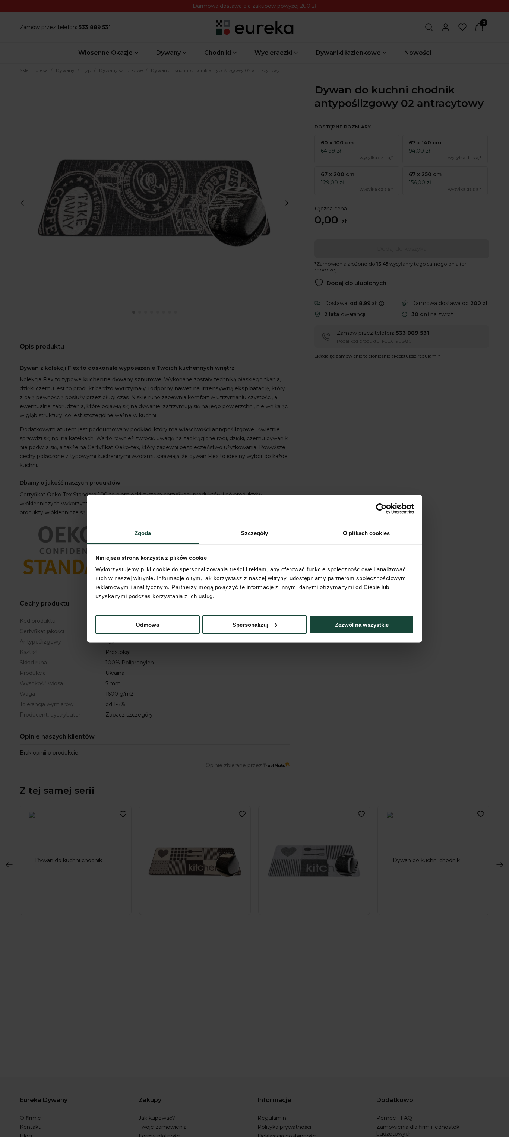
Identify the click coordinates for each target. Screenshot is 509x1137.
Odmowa (147, 624)
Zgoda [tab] (143, 533)
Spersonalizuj (250, 624)
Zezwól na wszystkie (362, 624)
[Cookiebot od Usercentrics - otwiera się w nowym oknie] (381, 508)
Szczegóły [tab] (254, 533)
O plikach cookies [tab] (366, 533)
